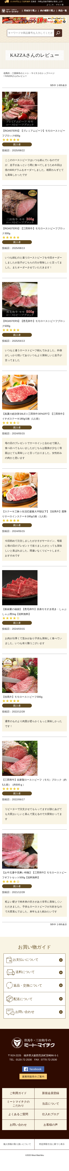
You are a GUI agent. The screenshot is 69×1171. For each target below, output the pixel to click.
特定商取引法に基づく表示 (52, 1144)
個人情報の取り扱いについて (17, 1144)
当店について (50, 1103)
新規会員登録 (50, 1093)
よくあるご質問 (18, 1114)
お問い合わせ (18, 1124)
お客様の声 (51, 1124)
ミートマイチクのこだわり (18, 1103)
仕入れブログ (50, 1114)
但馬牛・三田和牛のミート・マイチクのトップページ (29, 73)
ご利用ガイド (18, 1093)
